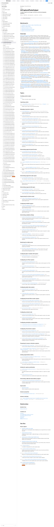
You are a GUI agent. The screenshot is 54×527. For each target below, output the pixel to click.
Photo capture (23, 426)
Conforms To (23, 411)
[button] (44, 1)
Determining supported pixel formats (28, 149)
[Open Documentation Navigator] (1, 3)
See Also (22, 423)
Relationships (24, 404)
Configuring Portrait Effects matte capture (29, 298)
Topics (22, 93)
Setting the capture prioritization (27, 367)
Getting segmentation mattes (26, 354)
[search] (7, 525)
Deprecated (23, 385)
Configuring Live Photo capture (27, 259)
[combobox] (7, 525)
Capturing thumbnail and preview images (27, 29)
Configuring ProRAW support (26, 203)
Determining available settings (27, 215)
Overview (23, 34)
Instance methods (24, 396)
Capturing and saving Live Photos (26, 27)
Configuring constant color (26, 312)
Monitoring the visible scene (26, 242)
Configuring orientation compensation (28, 322)
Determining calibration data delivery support (30, 378)
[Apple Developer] (8, 1)
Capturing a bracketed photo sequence (27, 30)
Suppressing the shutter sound (27, 196)
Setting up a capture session (26, 26)
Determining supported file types (27, 187)
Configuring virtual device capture (28, 328)
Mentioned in (24, 23)
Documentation (5, 3)
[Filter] (7, 525)
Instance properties (24, 391)
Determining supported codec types (28, 175)
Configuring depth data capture (27, 287)
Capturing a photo (24, 102)
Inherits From (23, 407)
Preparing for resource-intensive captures (29, 343)
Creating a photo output (25, 96)
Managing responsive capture (27, 109)
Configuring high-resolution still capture (29, 253)
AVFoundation (22, 6)
